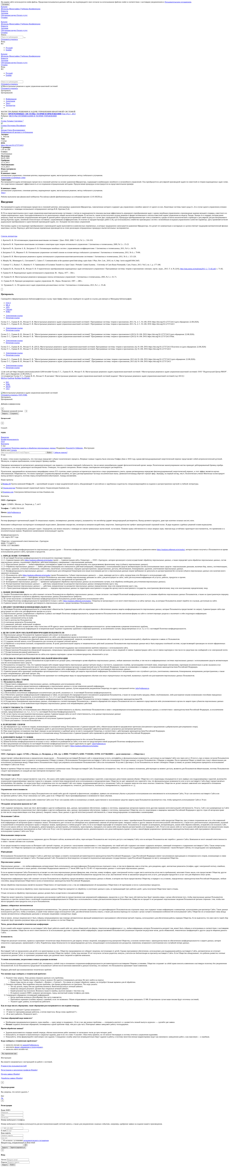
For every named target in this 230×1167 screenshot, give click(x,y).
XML (8, 384)
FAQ (3, 442)
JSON (8, 387)
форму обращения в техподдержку (29, 1047)
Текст (8, 103)
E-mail (3, 1131)
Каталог (4, 7)
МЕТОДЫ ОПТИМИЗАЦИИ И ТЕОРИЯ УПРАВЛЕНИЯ (33, 116)
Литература (10, 105)
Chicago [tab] (9, 309)
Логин (3, 1160)
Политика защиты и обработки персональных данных (34, 448)
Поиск (3, 35)
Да (2, 1098)
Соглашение (6, 448)
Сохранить (14, 413)
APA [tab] (8, 307)
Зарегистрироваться (17, 1147)
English (9, 50)
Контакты (5, 444)
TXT (8, 389)
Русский (9, 48)
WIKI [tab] (8, 312)
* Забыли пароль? (60, 452)
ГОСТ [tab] (8, 303)
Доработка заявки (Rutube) (12, 1078)
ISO (7, 382)
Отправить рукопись (9, 39)
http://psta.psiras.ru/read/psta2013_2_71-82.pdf (198, 269)
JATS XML (22, 395)
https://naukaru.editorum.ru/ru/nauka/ (171, 550)
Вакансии (5, 437)
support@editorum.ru (31, 1045)
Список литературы (9, 236)
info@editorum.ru (14, 512)
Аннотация (10, 101)
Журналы (5, 9)
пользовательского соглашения (36, 1140)
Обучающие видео (9, 15)
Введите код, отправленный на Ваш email (18, 1143)
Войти (49, 452)
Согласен (5, 4)
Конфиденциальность (10, 439)
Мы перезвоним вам (9, 1053)
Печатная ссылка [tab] (13, 318)
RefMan (18, 378)
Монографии (14, 9)
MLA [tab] (8, 305)
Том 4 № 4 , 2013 (69, 114)
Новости (4, 11)
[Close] (2, 289)
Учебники (24, 9)
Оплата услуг (22, 15)
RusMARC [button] (26, 378)
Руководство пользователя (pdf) (14, 1066)
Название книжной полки (12, 411)
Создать (13, 450)
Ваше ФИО (5, 1110)
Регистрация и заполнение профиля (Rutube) (19, 1070)
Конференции (34, 9)
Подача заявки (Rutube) (10, 1074)
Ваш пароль (6, 1133)
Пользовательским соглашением (178, 2)
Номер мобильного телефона (13, 1120)
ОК (26, 1145)
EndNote (11, 378)
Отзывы (4, 17)
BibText (4, 378)
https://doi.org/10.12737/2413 (12, 145)
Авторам (4, 13)
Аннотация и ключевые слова (13, 178)
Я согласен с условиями (13, 1140)
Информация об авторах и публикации (17, 132)
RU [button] (2, 44)
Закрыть (5, 413)
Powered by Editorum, (75, 448)
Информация (11, 99)
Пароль (4, 1162)
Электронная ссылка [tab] (14, 316)
